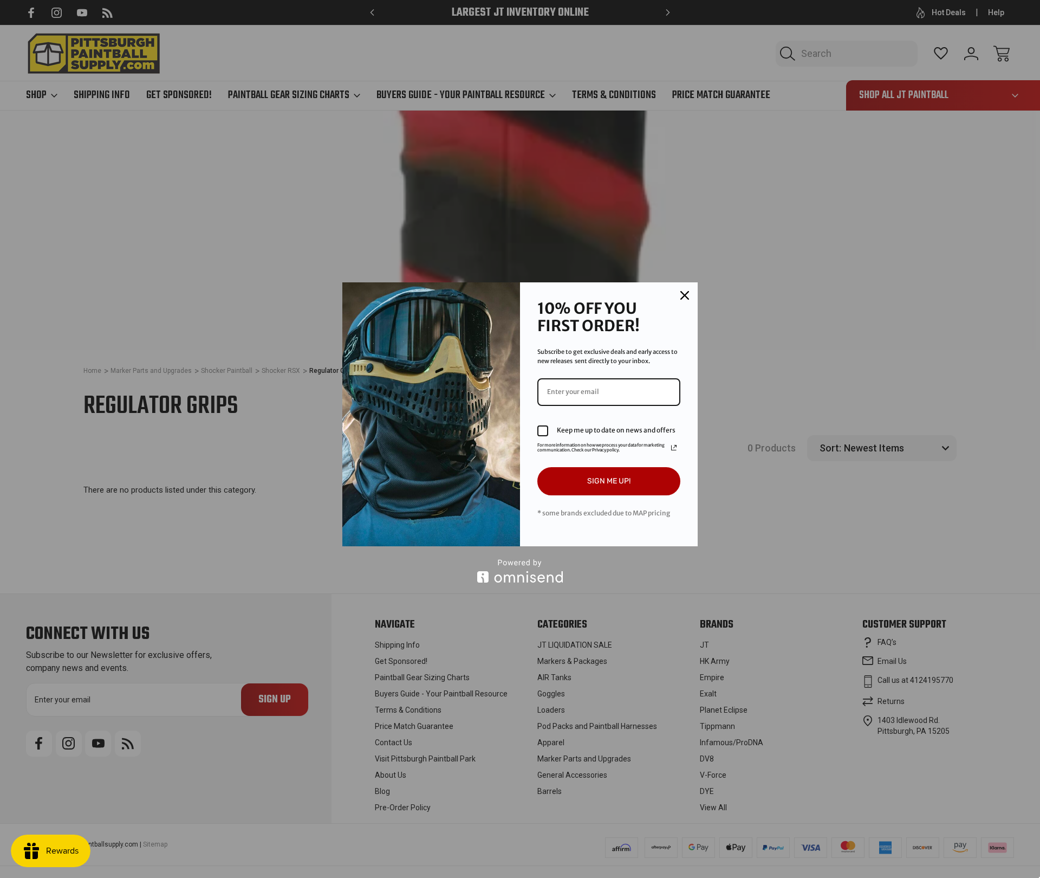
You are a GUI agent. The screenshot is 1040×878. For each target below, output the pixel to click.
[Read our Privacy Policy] (673, 447)
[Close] (685, 295)
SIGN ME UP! (608, 481)
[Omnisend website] (520, 571)
